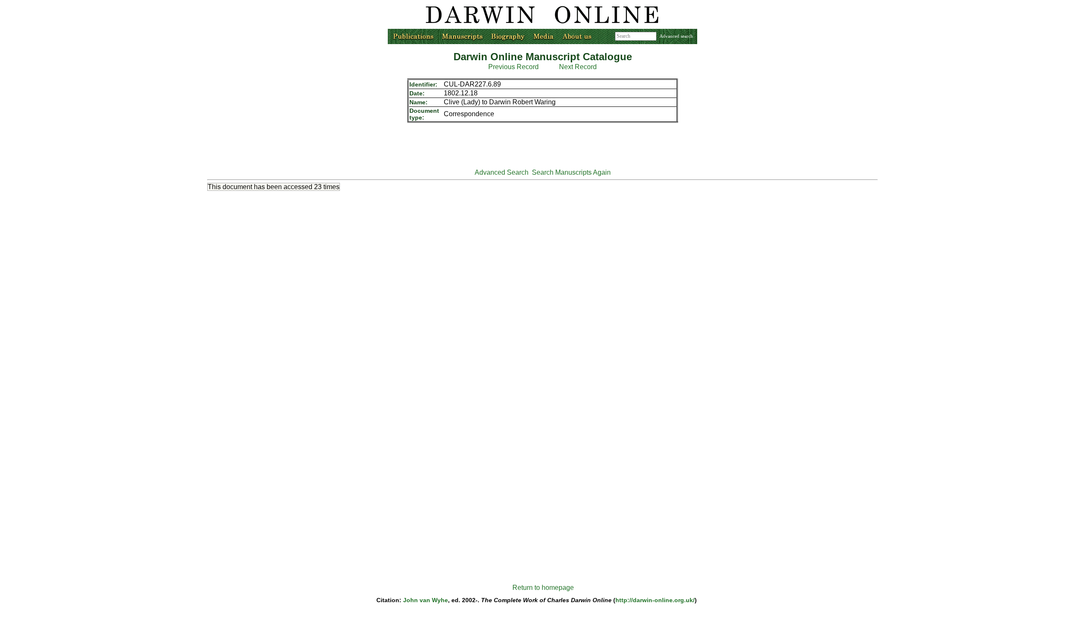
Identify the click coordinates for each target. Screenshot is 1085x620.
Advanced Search (502, 172)
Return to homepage (543, 587)
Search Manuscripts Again (571, 172)
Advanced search (676, 36)
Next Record (578, 66)
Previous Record (513, 66)
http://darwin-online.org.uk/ (655, 600)
